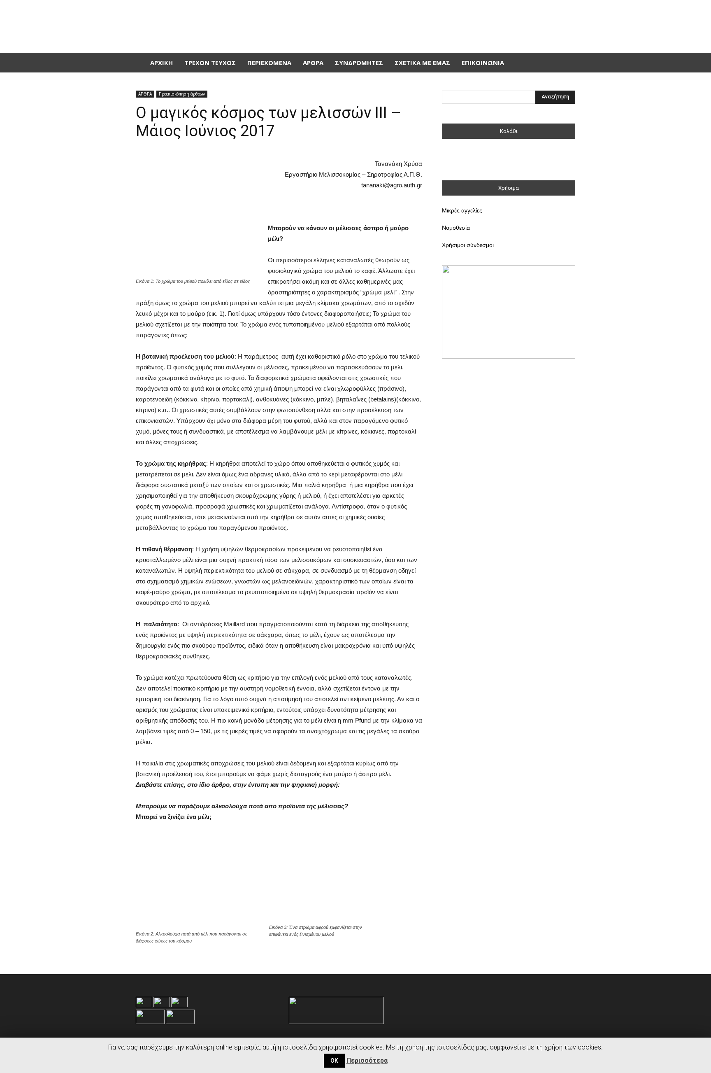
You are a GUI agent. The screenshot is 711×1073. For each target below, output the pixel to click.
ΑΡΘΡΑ (313, 62)
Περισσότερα (367, 1060)
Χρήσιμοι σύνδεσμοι (468, 245)
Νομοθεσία (456, 227)
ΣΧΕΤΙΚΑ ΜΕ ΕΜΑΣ (422, 62)
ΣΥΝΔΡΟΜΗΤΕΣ (359, 62)
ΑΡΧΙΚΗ (161, 62)
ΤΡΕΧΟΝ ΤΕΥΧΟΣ (210, 62)
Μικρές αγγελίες (462, 210)
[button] (565, 62)
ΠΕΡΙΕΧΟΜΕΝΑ (269, 62)
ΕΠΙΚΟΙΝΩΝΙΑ (483, 62)
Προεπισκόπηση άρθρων (182, 94)
